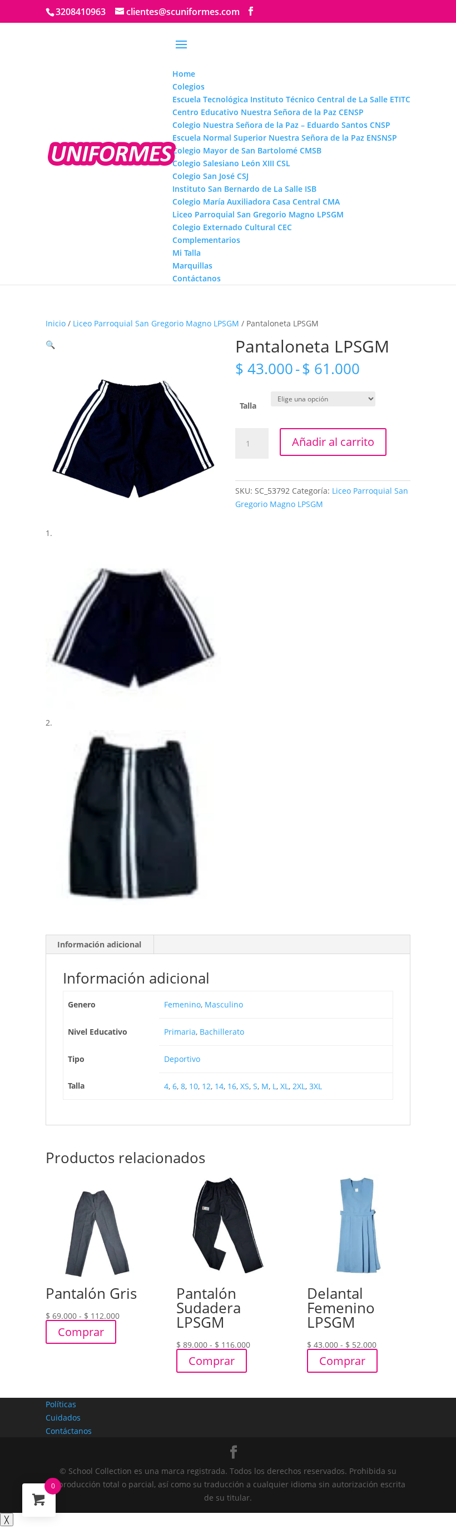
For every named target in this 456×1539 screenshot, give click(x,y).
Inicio (56, 323)
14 (219, 1086)
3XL (315, 1086)
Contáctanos (69, 1431)
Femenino (182, 1004)
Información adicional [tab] (99, 944)
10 (193, 1086)
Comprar (81, 1331)
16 (231, 1086)
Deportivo (182, 1059)
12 (206, 1086)
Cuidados (63, 1417)
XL (284, 1086)
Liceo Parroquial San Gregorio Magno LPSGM (156, 323)
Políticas (61, 1404)
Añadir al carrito (333, 441)
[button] (50, 344)
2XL (299, 1086)
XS (244, 1086)
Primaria (180, 1031)
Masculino (224, 1004)
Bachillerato (222, 1031)
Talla (248, 405)
